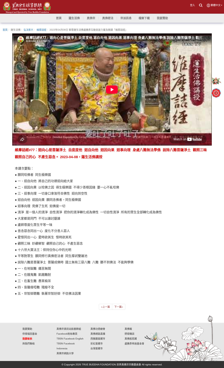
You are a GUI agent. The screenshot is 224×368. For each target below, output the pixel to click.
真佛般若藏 (131, 338)
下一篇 (118, 306)
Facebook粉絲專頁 (67, 333)
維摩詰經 (41, 29)
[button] (74, 18)
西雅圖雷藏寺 (97, 338)
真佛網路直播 (97, 333)
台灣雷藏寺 (96, 348)
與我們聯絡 (28, 343)
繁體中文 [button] (215, 5)
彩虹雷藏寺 (96, 343)
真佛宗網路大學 (65, 353)
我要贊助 (27, 328)
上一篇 (105, 306)
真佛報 (128, 328)
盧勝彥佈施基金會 (134, 343)
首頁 (5, 29)
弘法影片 (28, 29)
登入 (192, 5)
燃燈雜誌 (129, 333)
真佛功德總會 (97, 328)
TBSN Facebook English (70, 338)
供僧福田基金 (29, 333)
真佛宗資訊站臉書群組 (69, 328)
